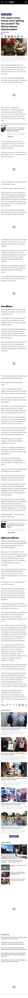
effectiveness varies (12, 664)
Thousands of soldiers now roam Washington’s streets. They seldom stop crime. (13, 960)
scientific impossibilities (9, 545)
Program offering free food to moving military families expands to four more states (13, 804)
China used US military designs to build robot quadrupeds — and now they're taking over (11, 861)
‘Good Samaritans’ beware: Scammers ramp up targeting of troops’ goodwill (13, 779)
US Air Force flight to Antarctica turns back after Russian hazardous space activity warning (13, 948)
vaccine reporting (9, 569)
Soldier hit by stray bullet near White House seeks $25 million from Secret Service (12, 827)
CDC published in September (18, 673)
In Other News (5, 710)
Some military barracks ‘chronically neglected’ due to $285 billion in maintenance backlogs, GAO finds (13, 954)
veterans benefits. (20, 510)
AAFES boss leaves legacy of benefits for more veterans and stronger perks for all (13, 728)
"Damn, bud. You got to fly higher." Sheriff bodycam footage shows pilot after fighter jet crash (17, 873)
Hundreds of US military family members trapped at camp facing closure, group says (12, 943)
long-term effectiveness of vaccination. (14, 668)
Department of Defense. (7, 660)
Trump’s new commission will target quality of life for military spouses (13, 754)
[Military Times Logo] (9, 2)
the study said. (14, 608)
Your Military (6, 14)
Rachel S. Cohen (11, 532)
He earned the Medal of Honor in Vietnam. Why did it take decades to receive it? (13, 938)
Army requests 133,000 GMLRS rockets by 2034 (18, 865)
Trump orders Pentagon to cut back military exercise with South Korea (17, 879)
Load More (14, 836)
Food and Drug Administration (14, 627)
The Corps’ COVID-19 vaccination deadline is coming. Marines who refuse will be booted (16, 129)
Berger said (14, 80)
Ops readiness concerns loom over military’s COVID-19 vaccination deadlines (16, 525)
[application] (14, 851)
